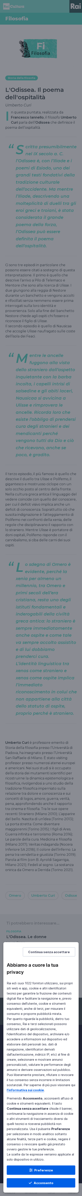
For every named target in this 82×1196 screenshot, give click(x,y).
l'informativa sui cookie (25, 1090)
